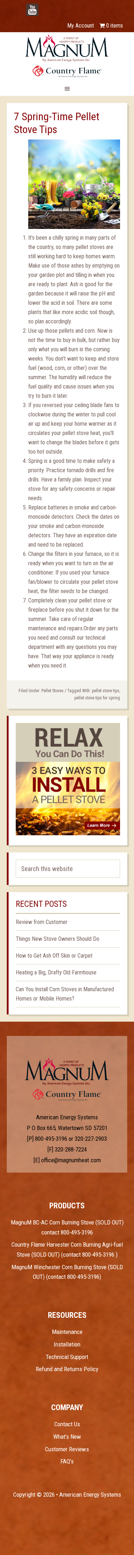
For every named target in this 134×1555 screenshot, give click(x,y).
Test (67, 1071)
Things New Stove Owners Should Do (57, 938)
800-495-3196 (51, 1138)
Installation (67, 1344)
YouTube (43, 6)
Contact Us (67, 1424)
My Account (80, 25)
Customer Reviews (67, 1449)
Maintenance (67, 1331)
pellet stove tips (105, 690)
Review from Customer (42, 922)
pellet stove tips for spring (97, 697)
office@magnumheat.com (71, 1160)
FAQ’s (67, 1461)
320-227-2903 (91, 1138)
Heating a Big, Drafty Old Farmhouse (56, 972)
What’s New (67, 1436)
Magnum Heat (67, 56)
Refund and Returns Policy (67, 1369)
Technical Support (67, 1356)
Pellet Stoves (52, 690)
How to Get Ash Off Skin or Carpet (54, 955)
